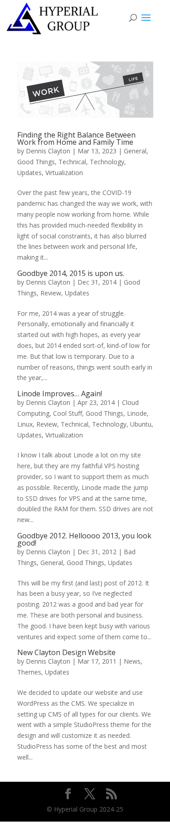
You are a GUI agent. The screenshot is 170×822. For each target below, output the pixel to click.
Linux (25, 424)
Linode (137, 413)
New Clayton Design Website (66, 652)
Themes (29, 672)
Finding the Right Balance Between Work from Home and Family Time (76, 138)
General (135, 151)
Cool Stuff (67, 413)
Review (50, 293)
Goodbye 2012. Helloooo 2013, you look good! (84, 539)
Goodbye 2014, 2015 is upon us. (70, 273)
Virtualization (64, 172)
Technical (72, 161)
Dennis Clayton (48, 151)
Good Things (36, 161)
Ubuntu (140, 424)
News (132, 661)
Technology (107, 161)
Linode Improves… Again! (59, 394)
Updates (29, 172)
